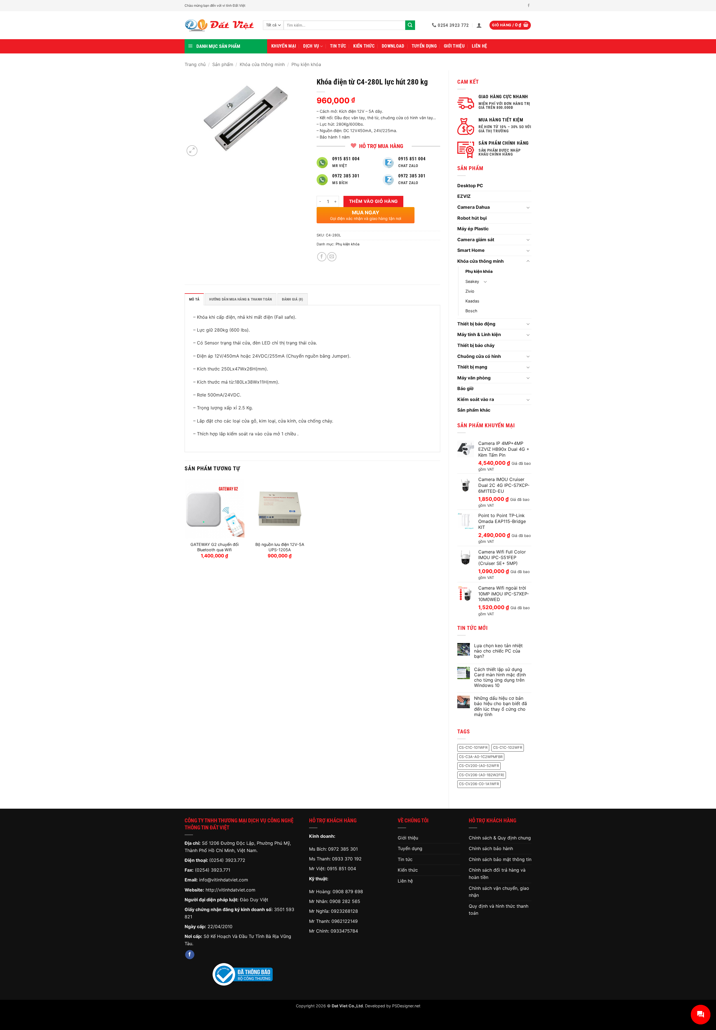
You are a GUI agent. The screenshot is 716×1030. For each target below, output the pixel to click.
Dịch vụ (311, 46)
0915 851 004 (341, 868)
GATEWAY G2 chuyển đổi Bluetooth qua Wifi (214, 547)
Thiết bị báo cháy (475, 345)
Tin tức (338, 46)
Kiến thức (364, 46)
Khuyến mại (283, 46)
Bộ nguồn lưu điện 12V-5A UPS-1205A (279, 547)
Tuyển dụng (424, 46)
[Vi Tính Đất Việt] (220, 25)
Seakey (472, 281)
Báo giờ (465, 388)
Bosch (471, 310)
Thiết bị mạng (472, 367)
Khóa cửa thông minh (262, 64)
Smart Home (471, 250)
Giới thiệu (454, 46)
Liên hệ (479, 46)
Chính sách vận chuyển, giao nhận (499, 891)
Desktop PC (470, 185)
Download (393, 46)
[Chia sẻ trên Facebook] (321, 256)
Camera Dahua (473, 207)
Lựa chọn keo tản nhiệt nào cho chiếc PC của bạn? (498, 651)
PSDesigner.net (406, 1005)
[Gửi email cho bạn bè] (331, 256)
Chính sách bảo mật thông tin (500, 859)
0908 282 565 (344, 901)
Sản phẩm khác (473, 410)
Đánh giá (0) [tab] (292, 299)
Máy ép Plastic (473, 228)
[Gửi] (410, 25)
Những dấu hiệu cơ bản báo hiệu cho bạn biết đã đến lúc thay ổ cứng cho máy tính (500, 706)
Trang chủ (195, 64)
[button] (479, 25)
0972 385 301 (343, 849)
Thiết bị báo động (476, 324)
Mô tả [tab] (194, 299)
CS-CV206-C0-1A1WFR (479, 784)
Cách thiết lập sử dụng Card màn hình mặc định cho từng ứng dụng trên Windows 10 (500, 677)
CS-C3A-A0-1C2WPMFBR (481, 757)
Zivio (469, 291)
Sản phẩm (222, 64)
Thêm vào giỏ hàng (373, 201)
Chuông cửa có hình (479, 356)
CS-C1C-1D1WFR (473, 747)
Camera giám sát (475, 239)
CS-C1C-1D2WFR (507, 747)
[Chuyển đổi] (528, 207)
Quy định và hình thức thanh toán (498, 909)
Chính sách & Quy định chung (500, 838)
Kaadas (472, 301)
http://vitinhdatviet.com (230, 890)
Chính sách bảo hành (491, 848)
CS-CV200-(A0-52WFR (479, 766)
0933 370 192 (347, 859)
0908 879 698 (348, 891)
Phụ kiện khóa (306, 64)
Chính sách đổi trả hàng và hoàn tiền (497, 873)
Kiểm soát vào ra (475, 399)
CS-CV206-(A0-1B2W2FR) (481, 775)
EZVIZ (464, 196)
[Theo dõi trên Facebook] (528, 6)
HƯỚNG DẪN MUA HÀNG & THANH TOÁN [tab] (240, 299)
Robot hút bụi (472, 218)
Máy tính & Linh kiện (479, 334)
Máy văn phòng (474, 378)
